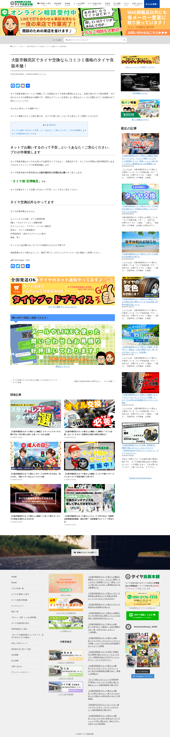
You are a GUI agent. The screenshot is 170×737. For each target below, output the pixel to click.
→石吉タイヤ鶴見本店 (65, 662)
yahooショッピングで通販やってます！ (140, 67)
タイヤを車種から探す (20, 594)
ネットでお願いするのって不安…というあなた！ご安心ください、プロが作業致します (49, 130)
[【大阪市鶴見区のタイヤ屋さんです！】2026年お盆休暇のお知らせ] (140, 242)
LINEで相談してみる (142, 615)
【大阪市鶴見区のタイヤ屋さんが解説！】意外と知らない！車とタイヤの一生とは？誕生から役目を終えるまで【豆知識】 (104, 694)
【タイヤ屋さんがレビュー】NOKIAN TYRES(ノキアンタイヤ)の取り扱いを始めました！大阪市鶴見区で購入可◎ (103, 682)
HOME (14, 576)
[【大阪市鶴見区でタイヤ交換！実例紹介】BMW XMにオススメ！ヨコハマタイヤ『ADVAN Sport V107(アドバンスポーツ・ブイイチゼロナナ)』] (140, 433)
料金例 (14, 582)
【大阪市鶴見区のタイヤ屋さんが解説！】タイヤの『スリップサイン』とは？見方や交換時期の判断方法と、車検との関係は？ (104, 669)
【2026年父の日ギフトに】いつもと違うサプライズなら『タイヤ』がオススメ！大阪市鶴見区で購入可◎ (103, 707)
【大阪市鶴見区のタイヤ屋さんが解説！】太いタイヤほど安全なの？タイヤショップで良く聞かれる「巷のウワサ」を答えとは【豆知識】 (104, 719)
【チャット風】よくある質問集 (23, 617)
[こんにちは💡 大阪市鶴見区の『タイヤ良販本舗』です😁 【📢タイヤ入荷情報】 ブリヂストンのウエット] (131, 638)
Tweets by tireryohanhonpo (140, 478)
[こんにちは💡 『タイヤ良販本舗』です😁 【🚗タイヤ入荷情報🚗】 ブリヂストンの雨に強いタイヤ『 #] (131, 661)
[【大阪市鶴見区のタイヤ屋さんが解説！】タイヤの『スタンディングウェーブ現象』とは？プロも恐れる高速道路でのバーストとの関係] (140, 382)
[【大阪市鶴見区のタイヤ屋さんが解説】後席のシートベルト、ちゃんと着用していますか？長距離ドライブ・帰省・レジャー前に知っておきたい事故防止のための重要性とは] (140, 143)
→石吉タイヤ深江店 (65, 678)
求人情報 (15, 660)
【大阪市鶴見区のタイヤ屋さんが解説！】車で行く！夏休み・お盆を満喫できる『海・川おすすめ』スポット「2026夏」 (140, 349)
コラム (43, 74)
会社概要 (15, 654)
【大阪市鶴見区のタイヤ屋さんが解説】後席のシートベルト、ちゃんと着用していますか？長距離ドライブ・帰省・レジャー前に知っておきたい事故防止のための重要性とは (140, 159)
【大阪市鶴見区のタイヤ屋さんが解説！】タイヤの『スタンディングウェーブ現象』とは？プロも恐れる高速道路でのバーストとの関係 (140, 398)
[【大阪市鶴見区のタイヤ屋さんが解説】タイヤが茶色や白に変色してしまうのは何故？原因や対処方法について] (140, 287)
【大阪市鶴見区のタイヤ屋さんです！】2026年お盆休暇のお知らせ (104, 605)
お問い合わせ (16, 666)
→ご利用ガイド (66, 631)
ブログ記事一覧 (17, 588)
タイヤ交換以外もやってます (24, 133)
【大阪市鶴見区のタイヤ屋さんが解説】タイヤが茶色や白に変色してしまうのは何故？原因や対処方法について (140, 302)
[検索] (124, 40)
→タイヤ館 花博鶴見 (66, 694)
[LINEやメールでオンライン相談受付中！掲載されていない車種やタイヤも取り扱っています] (85, 9)
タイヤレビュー (17, 605)
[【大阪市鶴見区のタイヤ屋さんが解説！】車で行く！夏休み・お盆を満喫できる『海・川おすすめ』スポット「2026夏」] (140, 334)
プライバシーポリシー (20, 672)
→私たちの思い (66, 595)
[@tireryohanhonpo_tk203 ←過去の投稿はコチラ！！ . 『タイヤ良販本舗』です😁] (142, 638)
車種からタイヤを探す (86, 552)
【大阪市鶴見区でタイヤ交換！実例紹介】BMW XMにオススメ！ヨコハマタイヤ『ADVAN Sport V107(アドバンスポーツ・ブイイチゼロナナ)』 (140, 449)
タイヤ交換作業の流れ (20, 623)
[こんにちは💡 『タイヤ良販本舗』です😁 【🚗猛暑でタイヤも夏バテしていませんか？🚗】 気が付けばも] (142, 650)
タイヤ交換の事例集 (19, 599)
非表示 (52, 124)
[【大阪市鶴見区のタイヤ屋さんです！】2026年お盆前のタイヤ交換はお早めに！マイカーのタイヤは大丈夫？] (140, 194)
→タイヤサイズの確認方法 (66, 613)
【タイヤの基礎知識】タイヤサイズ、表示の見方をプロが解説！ (27, 636)
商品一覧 (15, 611)
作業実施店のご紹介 (19, 628)
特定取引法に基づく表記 (21, 649)
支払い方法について (19, 643)
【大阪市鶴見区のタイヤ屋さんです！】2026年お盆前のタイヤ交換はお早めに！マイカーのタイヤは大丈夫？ (140, 209)
